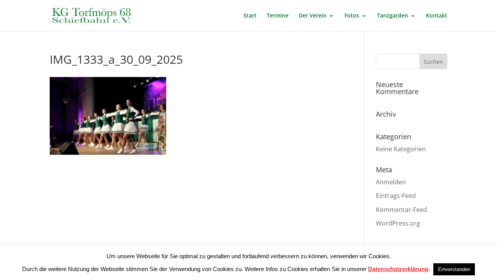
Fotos (351, 16)
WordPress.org (398, 223)
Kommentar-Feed (401, 209)
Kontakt (436, 16)
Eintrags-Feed (396, 195)
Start (250, 16)
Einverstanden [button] (454, 269)
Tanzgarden (392, 16)
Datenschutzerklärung (398, 269)
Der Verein (313, 16)
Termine (277, 16)
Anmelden (391, 182)
